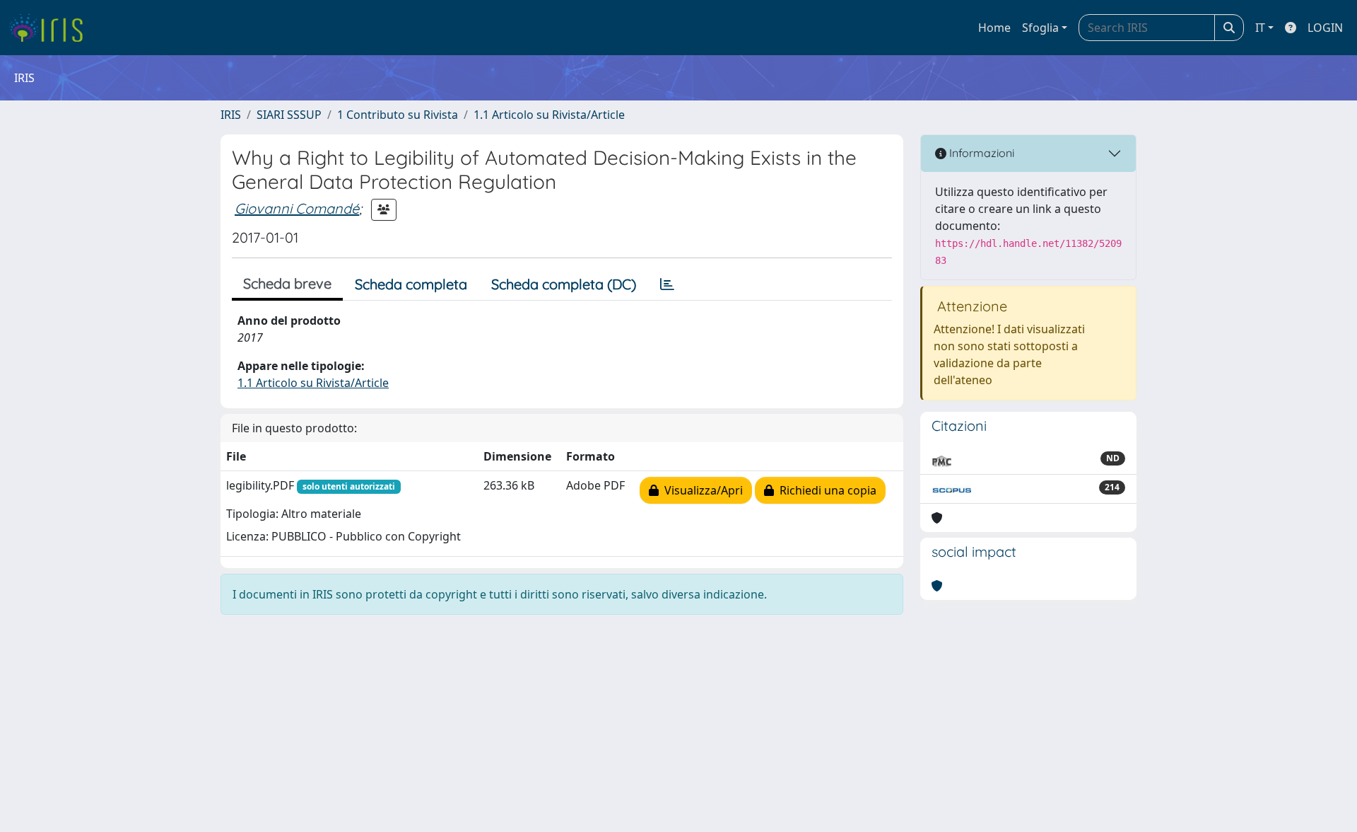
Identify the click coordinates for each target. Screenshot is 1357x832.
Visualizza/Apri (701, 490)
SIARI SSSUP (289, 114)
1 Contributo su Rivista (397, 114)
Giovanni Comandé (297, 208)
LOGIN (1325, 27)
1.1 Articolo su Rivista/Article (549, 114)
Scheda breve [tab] (287, 283)
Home (994, 27)
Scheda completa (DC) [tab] (563, 284)
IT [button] (1260, 27)
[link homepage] (51, 28)
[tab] (667, 284)
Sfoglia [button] (1040, 27)
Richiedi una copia (825, 490)
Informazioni (980, 153)
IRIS (231, 114)
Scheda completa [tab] (411, 284)
